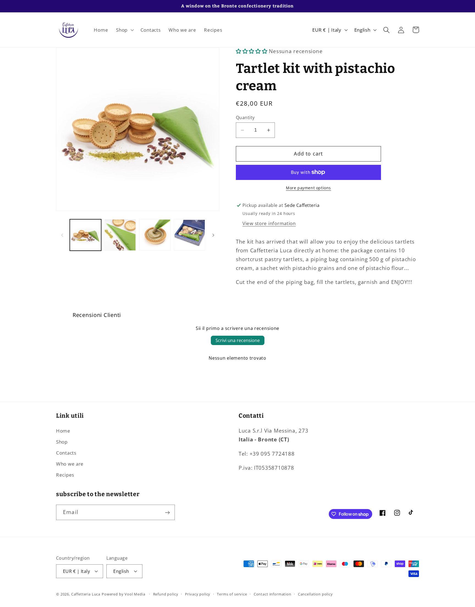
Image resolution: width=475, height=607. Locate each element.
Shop (62, 442)
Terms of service (232, 593)
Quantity (245, 117)
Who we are (70, 464)
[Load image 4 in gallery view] (189, 235)
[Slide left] (62, 235)
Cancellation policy (315, 593)
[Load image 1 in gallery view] (85, 235)
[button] (124, 30)
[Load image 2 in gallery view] (120, 235)
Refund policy (165, 593)
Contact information (272, 593)
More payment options (308, 187)
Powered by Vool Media (123, 593)
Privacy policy (198, 593)
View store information (269, 223)
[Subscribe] (167, 512)
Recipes (65, 475)
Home (63, 431)
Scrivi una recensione (238, 340)
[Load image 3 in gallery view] (154, 235)
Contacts (66, 453)
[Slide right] (213, 235)
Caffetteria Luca (85, 593)
